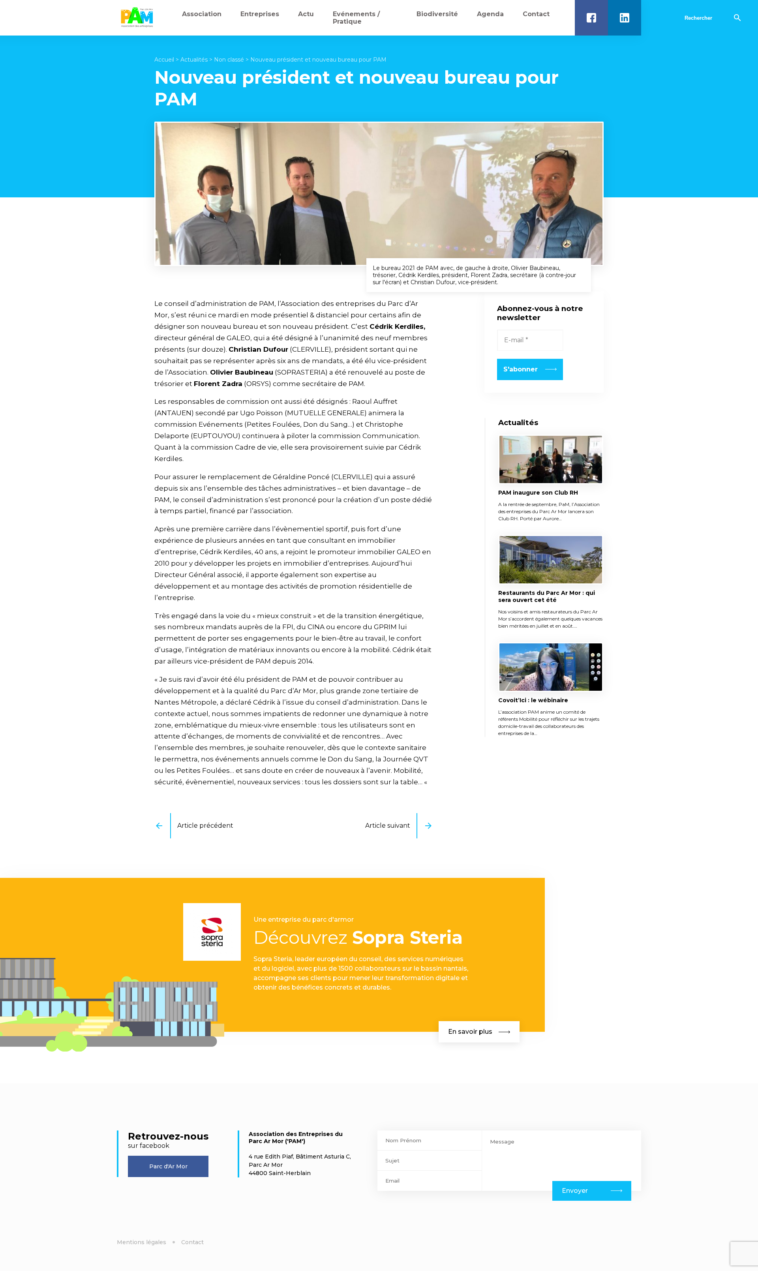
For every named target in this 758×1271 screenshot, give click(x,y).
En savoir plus (470, 1031)
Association (201, 14)
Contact (536, 14)
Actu (306, 14)
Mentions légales (141, 1242)
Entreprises (259, 14)
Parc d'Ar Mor (168, 1166)
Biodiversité (437, 14)
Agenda (490, 14)
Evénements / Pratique (356, 17)
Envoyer (575, 1190)
